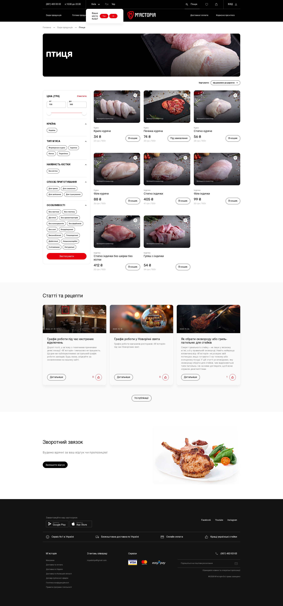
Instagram (232, 520)
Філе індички (202, 194)
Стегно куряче (203, 131)
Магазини (50, 560)
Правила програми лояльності (59, 587)
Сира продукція (53, 15)
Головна (47, 27)
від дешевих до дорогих (224, 83)
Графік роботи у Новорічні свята (137, 339)
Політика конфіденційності (57, 583)
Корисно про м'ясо (225, 15)
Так (104, 16)
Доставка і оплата (199, 15)
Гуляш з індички (154, 256)
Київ (94, 4)
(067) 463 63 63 (53, 4)
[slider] (49, 112)
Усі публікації (141, 398)
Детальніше (56, 377)
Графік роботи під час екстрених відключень (70, 341)
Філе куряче (101, 194)
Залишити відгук (55, 464)
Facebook (206, 520)
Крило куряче (102, 131)
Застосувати (66, 256)
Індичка (147, 190)
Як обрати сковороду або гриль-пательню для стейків (204, 341)
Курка (96, 128)
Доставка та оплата (54, 565)
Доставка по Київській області (59, 574)
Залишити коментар (104, 118)
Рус (106, 4)
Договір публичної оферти (57, 578)
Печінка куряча (153, 131)
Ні (113, 16)
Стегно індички (153, 194)
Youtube (219, 520)
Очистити (82, 96)
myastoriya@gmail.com (97, 560)
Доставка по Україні (54, 569)
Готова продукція (80, 15)
